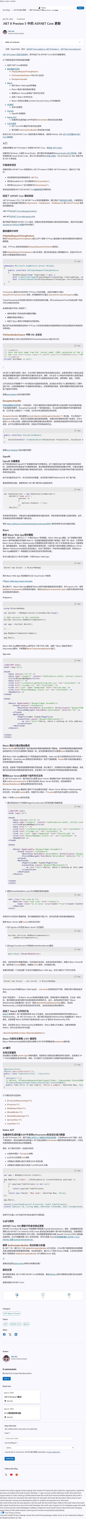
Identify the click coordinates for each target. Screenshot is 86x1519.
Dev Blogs (6, 10)
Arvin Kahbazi (12, 450)
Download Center (62, 1493)
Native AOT (12, 117)
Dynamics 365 (29, 1503)
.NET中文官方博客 (19, 10)
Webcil (5, 1014)
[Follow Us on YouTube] (11, 1475)
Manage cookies (51, 1515)
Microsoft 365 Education (57, 1498)
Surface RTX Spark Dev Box (47, 1490)
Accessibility (49, 1510)
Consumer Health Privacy (9, 1515)
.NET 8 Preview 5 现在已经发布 (15, 54)
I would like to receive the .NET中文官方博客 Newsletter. (32, 1452)
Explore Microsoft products (20, 1493)
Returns (9, 1495)
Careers (59, 1508)
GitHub (52, 1274)
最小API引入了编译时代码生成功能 (42, 1137)
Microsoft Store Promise (50, 1495)
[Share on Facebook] (4, 1335)
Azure (23, 1505)
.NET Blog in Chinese (11, 1313)
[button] (22, 211)
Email (7, 1433)
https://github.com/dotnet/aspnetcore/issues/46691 (29, 524)
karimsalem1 (11, 394)
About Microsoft (68, 1508)
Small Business (14, 1505)
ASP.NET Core (15, 1324)
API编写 (10, 104)
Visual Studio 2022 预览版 (65, 153)
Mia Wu (11, 31)
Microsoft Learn (47, 1505)
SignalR (10, 111)
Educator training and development (18, 1500)
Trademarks (72, 1515)
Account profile (50, 1493)
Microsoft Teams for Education (36, 1498)
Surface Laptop (14, 1490)
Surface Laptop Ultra (28, 1490)
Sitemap (22, 1515)
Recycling (6, 1518)
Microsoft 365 (39, 1503)
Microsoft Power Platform (54, 1503)
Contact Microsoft (32, 1515)
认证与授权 (11, 123)
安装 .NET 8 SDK (55, 148)
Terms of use (62, 1515)
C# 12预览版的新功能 (12, 1413)
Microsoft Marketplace (21, 1508)
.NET (5, 1324)
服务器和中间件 (13, 69)
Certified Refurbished (32, 1495)
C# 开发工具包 (50, 156)
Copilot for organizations (66, 1490)
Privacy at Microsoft (11, 1510)
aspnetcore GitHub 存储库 (14, 224)
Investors (22, 1510)
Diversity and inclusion (35, 1510)
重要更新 (38, 189)
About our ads (16, 1518)
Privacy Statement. (53, 1452)
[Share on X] (10, 1335)
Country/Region (11, 1443)
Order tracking (18, 1495)
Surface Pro (4, 1490)
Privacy (42, 1515)
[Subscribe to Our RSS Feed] (16, 1475)
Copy (78, 261)
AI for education (62, 1500)
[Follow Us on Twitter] (6, 1475)
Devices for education (16, 1498)
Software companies (37, 1508)
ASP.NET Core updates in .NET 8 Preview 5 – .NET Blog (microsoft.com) (54, 49)
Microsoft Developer (33, 1505)
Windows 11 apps (37, 1493)
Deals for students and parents (44, 1500)
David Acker (18, 1263)
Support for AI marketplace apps (65, 1505)
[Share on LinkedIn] (15, 1335)
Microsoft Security (16, 1503)
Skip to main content (7, 1)
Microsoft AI (4, 1503)
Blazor (10, 83)
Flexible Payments (66, 1495)
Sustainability (59, 1510)
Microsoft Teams (70, 1503)
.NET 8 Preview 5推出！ (13, 1397)
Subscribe (9, 1458)
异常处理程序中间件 (11, 405)
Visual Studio (51, 1508)
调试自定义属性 (66, 200)
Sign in (80, 8)
